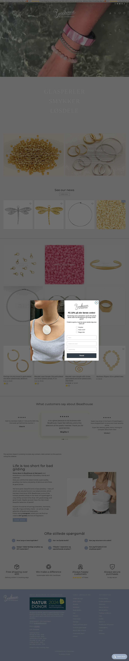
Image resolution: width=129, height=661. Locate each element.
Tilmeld (81, 355)
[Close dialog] (96, 302)
